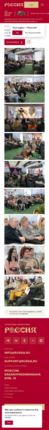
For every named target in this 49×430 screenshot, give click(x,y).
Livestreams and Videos (14, 391)
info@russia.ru (17, 352)
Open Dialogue (10, 388)
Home (6, 26)
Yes (17, 33)
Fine (9, 423)
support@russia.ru (20, 361)
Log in (31, 5)
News (6, 385)
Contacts (8, 397)
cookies (8, 417)
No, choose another (33, 33)
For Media (8, 394)
